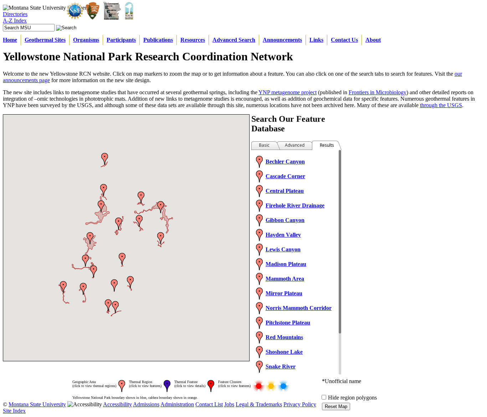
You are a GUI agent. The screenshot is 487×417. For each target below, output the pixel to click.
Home (10, 40)
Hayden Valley (283, 235)
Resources (192, 40)
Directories (15, 14)
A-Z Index (15, 20)
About (373, 40)
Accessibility (117, 404)
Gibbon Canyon (285, 220)
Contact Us (344, 40)
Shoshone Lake (284, 352)
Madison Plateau (286, 264)
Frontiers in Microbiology (377, 92)
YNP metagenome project (287, 92)
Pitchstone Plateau (288, 323)
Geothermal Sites (45, 40)
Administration (177, 404)
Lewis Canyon (283, 249)
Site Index (14, 411)
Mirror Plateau (284, 293)
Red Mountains (284, 337)
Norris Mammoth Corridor (299, 308)
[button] (160, 238)
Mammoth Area (285, 279)
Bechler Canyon (285, 162)
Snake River (281, 366)
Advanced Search (233, 40)
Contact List (209, 404)
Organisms (86, 40)
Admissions (146, 404)
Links (316, 40)
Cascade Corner (285, 176)
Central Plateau (285, 191)
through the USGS (441, 105)
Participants (121, 40)
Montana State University (37, 404)
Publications (158, 40)
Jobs (229, 404)
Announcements (282, 40)
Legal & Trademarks (259, 404)
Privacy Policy (299, 404)
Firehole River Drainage (295, 205)
